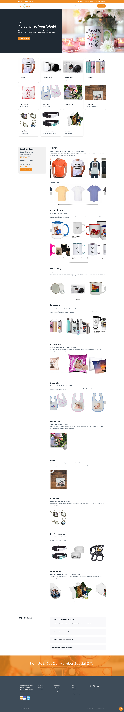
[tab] (58, 204)
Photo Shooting (40, 687)
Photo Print (39, 693)
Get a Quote (74, 687)
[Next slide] (105, 168)
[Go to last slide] (51, 168)
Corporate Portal (83, 5)
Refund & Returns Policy (76, 695)
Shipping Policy (75, 693)
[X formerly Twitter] (98, 685)
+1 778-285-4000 (23, 157)
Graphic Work (57, 687)
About (73, 691)
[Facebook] (90, 685)
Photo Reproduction (41, 691)
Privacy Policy (90, 708)
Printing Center (40, 689)
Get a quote (101, 6)
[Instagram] (94, 685)
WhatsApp (98, 1)
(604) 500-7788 (89, 1)
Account (103, 1)
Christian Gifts (57, 689)
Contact (81, 1)
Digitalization (57, 685)
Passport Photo (40, 5)
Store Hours (74, 689)
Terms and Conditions (99, 708)
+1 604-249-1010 (23, 166)
